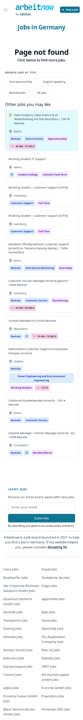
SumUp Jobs (12, 628)
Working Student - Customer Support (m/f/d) (38, 187)
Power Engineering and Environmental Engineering (41, 378)
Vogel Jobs (49, 585)
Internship (65, 268)
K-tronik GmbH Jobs (56, 688)
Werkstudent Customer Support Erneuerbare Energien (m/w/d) (38, 351)
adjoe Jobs (11, 688)
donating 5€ (57, 547)
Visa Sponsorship (20, 81)
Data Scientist (34, 138)
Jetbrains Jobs (13, 658)
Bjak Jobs (48, 612)
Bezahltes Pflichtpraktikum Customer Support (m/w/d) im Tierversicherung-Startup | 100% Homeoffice (38, 248)
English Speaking (54, 81)
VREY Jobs (49, 666)
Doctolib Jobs (13, 612)
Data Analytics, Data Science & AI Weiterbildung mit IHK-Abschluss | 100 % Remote (41, 119)
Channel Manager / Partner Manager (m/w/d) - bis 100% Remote (41, 435)
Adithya (25, 14)
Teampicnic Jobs (15, 620)
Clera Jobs (11, 569)
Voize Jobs (49, 620)
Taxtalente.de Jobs (56, 577)
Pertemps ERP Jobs (56, 709)
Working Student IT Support (27, 159)
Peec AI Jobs (51, 650)
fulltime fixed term (55, 174)
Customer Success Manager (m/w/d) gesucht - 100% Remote (38, 283)
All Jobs (42, 93)
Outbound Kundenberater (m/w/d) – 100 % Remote (36, 402)
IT (12, 174)
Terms (70, 525)
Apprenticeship (57, 138)
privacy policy (53, 525)
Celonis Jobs (12, 674)
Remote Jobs (17, 93)
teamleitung (60, 300)
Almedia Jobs (13, 637)
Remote (16, 138)
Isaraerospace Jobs (17, 666)
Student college (28, 174)
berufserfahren (42, 452)
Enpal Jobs (49, 569)
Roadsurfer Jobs (15, 577)
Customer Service (36, 300)
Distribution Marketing (40, 268)
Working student (21, 387)
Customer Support (22, 203)
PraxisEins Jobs (53, 696)
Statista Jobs (51, 658)
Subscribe (41, 518)
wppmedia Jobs (53, 599)
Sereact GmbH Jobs (18, 650)
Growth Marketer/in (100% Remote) (32, 321)
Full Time (44, 203)
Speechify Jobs (53, 628)
